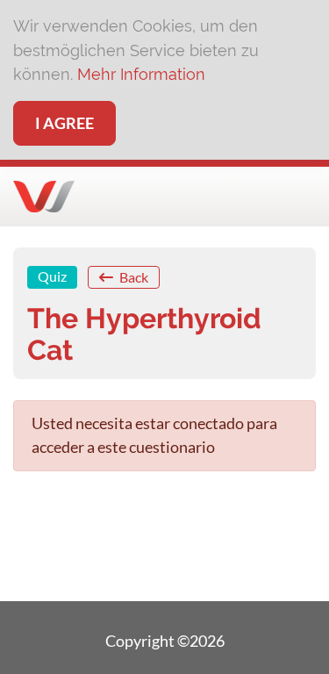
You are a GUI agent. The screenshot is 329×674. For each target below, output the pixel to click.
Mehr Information (141, 74)
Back (132, 277)
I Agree (64, 123)
